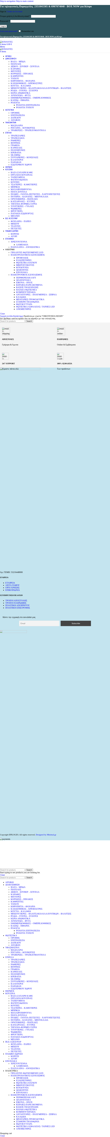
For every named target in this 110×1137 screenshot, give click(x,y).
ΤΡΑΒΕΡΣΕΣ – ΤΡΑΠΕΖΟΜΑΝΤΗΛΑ (28, 130)
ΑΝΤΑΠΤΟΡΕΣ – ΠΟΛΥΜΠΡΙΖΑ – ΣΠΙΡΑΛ (36, 294)
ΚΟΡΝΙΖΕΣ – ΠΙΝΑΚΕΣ (22, 73)
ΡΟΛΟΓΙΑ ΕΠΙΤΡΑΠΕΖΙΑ (28, 105)
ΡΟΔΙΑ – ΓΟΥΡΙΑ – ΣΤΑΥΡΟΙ (24, 90)
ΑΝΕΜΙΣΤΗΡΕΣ (23, 309)
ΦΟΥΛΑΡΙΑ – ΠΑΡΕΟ (21, 221)
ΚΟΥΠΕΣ (15, 182)
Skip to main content (24, 1)
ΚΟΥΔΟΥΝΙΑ (22, 267)
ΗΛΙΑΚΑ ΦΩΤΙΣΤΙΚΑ (26, 290)
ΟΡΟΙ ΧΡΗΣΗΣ (12, 587)
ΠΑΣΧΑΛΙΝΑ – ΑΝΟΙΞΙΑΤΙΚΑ (25, 247)
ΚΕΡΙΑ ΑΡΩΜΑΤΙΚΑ (20, 93)
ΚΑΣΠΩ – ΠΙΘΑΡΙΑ (20, 100)
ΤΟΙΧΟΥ (15, 78)
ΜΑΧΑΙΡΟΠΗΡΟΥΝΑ (21, 189)
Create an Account (14, 11)
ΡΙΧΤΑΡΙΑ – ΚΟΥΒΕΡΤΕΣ (23, 128)
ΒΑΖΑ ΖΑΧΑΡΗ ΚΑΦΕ (22, 172)
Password (5, 21)
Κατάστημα (18, 316)
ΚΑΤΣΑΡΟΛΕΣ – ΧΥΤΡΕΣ (23, 201)
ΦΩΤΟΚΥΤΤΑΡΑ (24, 304)
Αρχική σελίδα (6, 316)
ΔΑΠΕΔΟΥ (16, 118)
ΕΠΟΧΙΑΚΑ (22, 272)
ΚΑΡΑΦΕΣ (16, 69)
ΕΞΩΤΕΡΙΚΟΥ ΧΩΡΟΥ (21, 165)
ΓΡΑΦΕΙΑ (15, 145)
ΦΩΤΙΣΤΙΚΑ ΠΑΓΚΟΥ (26, 262)
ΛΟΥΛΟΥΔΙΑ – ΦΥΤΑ (21, 95)
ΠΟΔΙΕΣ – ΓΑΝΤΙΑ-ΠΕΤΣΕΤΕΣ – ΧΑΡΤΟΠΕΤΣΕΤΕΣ (35, 194)
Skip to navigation (8, 1)
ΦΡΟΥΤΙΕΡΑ (17, 211)
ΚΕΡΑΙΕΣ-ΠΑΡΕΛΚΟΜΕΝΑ (29, 285)
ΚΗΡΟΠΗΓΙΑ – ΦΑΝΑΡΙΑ (23, 81)
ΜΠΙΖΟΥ (15, 224)
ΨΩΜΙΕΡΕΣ (16, 209)
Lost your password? (9, 31)
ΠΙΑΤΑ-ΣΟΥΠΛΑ (19, 192)
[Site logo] (6, 42)
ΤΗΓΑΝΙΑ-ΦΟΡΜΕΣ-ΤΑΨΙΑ (24, 204)
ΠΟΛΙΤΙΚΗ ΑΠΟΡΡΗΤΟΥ (17, 605)
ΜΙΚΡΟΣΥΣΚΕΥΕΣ (25, 265)
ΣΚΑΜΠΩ (15, 155)
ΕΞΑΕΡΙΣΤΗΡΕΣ (24, 260)
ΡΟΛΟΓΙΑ (15, 102)
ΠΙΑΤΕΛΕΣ (16, 64)
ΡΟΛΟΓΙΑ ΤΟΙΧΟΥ (25, 107)
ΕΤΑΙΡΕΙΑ (10, 583)
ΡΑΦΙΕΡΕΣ (16, 140)
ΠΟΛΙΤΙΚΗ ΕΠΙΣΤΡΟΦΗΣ (17, 608)
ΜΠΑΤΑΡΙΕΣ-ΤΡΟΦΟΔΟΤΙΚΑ (30, 299)
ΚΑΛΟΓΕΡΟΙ (17, 160)
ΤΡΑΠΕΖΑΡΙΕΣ (18, 136)
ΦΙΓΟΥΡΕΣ (16, 71)
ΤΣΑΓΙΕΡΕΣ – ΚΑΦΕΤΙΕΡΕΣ (24, 184)
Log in (3, 26)
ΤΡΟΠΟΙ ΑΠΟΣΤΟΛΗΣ (16, 600)
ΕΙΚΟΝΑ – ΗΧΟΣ (24, 282)
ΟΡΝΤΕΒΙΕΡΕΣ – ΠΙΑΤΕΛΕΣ (24, 199)
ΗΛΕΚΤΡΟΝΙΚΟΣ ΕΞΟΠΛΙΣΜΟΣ (26, 275)
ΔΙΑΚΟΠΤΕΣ (22, 270)
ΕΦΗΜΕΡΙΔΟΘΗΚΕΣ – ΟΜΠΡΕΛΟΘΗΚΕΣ (31, 98)
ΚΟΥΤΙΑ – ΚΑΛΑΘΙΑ (21, 86)
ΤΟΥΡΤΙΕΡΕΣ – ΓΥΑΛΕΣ (22, 206)
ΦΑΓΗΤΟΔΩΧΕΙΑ (19, 180)
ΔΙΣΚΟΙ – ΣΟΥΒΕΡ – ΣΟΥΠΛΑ (25, 66)
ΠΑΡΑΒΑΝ (16, 162)
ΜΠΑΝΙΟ (15, 216)
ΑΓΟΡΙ (14, 236)
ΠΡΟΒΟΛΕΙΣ (22, 258)
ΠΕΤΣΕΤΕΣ (16, 228)
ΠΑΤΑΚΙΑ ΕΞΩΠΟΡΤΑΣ (22, 213)
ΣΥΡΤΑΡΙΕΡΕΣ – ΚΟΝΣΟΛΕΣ (24, 157)
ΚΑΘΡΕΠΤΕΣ (17, 76)
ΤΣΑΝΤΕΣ (15, 226)
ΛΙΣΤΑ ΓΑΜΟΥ (12, 585)
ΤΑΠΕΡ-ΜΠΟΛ (18, 177)
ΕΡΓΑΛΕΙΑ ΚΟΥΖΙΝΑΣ (21, 175)
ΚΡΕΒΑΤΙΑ (16, 152)
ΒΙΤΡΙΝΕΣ (15, 143)
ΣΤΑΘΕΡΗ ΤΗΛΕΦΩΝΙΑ (27, 302)
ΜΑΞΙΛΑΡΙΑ (17, 125)
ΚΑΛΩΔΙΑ (21, 297)
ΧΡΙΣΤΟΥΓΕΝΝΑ (19, 242)
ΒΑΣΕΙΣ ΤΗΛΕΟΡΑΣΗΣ (27, 287)
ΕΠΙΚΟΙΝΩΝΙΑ (12, 590)
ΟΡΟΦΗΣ (15, 113)
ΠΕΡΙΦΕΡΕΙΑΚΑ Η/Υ (26, 278)
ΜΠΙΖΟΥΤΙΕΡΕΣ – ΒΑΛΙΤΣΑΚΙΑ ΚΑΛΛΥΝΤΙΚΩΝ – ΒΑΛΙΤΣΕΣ (41, 88)
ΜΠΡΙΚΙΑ (15, 187)
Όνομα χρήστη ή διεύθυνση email (15, 16)
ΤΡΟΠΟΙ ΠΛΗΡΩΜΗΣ (15, 603)
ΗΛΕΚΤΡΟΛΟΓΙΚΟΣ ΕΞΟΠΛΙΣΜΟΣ (28, 255)
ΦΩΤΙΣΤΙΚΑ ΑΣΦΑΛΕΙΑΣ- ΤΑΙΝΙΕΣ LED (35, 307)
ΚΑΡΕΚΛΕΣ (16, 148)
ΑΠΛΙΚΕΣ (15, 120)
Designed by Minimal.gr (46, 835)
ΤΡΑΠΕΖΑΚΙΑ (18, 138)
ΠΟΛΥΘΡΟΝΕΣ (18, 150)
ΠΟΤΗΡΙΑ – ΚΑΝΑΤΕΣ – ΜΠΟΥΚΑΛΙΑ (29, 196)
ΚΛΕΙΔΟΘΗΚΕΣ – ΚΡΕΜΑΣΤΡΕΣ (26, 83)
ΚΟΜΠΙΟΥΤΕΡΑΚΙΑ (26, 292)
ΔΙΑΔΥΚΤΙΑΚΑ (23, 280)
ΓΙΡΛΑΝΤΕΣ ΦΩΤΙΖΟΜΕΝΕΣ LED (27, 252)
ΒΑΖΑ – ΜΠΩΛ (18, 61)
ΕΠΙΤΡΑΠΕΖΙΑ (18, 115)
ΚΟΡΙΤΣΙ (15, 234)
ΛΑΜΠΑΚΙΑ (22, 245)
